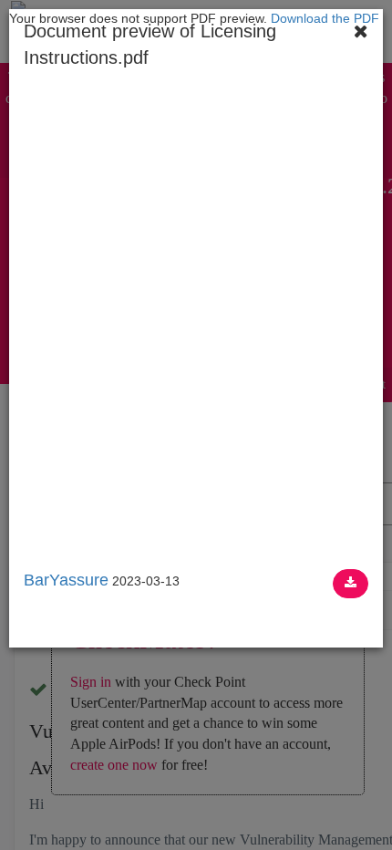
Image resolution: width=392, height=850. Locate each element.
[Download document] (350, 583)
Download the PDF (325, 18)
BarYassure (66, 580)
